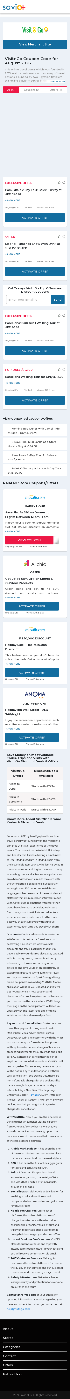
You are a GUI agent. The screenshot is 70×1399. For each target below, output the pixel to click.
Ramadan (34, 1094)
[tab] (35, 430)
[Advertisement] (35, 132)
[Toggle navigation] (64, 7)
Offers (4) (56, 89)
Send (58, 299)
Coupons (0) (31, 89)
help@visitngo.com (18, 1309)
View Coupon (29, 540)
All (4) (10, 89)
